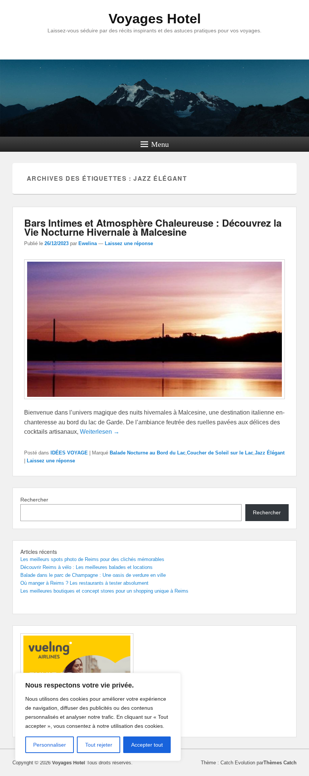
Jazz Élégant (270, 453)
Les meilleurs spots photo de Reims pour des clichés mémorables (92, 559)
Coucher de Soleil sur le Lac (220, 453)
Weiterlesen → (99, 431)
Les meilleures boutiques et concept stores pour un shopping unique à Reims (104, 591)
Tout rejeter (98, 745)
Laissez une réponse (129, 243)
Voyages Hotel (155, 18)
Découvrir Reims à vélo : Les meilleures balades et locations (86, 567)
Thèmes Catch (280, 762)
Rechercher (34, 500)
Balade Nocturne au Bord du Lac (147, 453)
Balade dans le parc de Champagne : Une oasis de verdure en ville (93, 575)
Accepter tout (147, 745)
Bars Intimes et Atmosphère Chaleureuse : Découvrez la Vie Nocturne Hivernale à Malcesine (152, 227)
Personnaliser (49, 745)
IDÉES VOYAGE (69, 453)
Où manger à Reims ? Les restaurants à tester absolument (84, 583)
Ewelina (87, 243)
